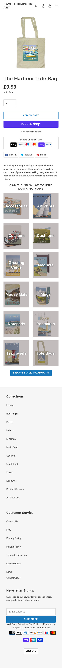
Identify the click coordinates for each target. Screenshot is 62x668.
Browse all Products (31, 372)
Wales (9, 472)
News (9, 571)
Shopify (16, 627)
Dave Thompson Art (17, 5)
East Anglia (12, 413)
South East (12, 464)
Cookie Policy (13, 563)
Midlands (11, 438)
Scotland (10, 455)
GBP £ (30, 651)
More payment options (31, 132)
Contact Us (12, 521)
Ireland (9, 430)
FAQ (8, 530)
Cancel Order (13, 578)
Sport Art (10, 480)
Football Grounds (15, 489)
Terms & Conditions (16, 555)
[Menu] (56, 5)
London (10, 405)
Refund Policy (13, 546)
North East (11, 447)
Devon (9, 422)
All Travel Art (12, 497)
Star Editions (35, 624)
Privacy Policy (13, 538)
